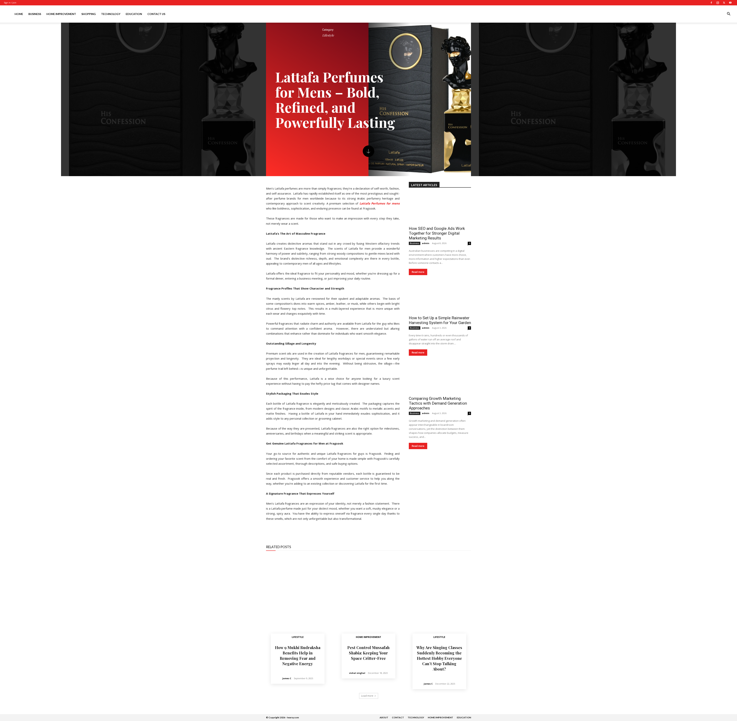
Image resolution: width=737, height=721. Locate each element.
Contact (398, 717)
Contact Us (156, 14)
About (384, 717)
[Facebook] (711, 2)
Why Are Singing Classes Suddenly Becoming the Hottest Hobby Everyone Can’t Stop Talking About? (439, 658)
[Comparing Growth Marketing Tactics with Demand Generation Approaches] (440, 378)
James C (286, 678)
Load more (367, 695)
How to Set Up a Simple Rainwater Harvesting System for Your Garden (440, 320)
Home (19, 14)
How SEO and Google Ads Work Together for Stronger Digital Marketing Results (437, 233)
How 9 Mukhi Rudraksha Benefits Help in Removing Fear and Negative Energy (297, 655)
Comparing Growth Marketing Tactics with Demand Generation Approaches (438, 403)
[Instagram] (717, 2)
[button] (728, 14)
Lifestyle (328, 35)
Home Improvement (61, 14)
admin (425, 243)
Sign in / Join (10, 2)
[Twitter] (724, 2)
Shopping (88, 14)
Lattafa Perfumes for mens (379, 203)
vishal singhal (357, 673)
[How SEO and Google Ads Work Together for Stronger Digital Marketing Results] (440, 208)
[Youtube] (730, 2)
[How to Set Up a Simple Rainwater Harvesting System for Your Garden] (440, 297)
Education (134, 14)
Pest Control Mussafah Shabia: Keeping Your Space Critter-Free (368, 653)
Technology (110, 14)
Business (34, 14)
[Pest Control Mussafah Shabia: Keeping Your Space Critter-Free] (368, 599)
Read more (418, 272)
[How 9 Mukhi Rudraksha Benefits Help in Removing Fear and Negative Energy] (297, 599)
